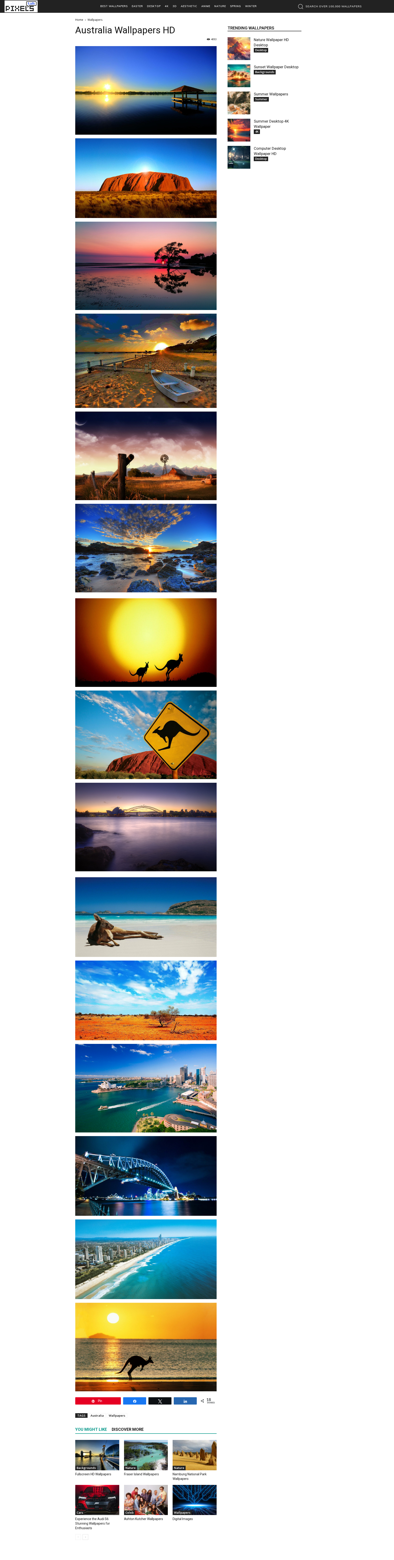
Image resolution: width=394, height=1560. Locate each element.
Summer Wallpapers (271, 94)
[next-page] (85, 1537)
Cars (80, 1512)
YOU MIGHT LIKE (91, 1429)
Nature (130, 1468)
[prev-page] (78, 1537)
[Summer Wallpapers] (239, 103)
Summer (261, 99)
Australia (97, 1415)
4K (257, 131)
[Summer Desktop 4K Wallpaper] (239, 130)
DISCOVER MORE (128, 1429)
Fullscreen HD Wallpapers (93, 1474)
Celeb (129, 1512)
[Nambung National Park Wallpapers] (195, 1455)
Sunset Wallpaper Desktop (276, 67)
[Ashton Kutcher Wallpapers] (146, 1500)
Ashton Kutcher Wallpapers (143, 1519)
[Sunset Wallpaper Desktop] (239, 75)
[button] (329, 6)
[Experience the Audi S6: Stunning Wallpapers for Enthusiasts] (97, 1500)
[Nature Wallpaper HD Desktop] (239, 48)
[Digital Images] (195, 1500)
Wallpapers (117, 1415)
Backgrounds (86, 1468)
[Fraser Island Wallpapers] (146, 1455)
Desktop (261, 50)
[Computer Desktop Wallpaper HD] (239, 157)
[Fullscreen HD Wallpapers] (97, 1455)
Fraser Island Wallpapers (141, 1474)
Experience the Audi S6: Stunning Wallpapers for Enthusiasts (92, 1523)
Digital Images (183, 1519)
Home (79, 20)
